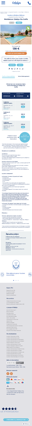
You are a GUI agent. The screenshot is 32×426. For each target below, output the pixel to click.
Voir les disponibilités (16, 53)
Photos (12, 65)
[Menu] (3, 3)
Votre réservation (25, 136)
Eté (12, 22)
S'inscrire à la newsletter (16, 419)
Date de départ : (20, 94)
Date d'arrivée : (7, 93)
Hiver (19, 22)
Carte (20, 65)
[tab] (8, 76)
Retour (27, 424)
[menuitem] (16, 290)
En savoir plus (10, 388)
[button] (16, 71)
